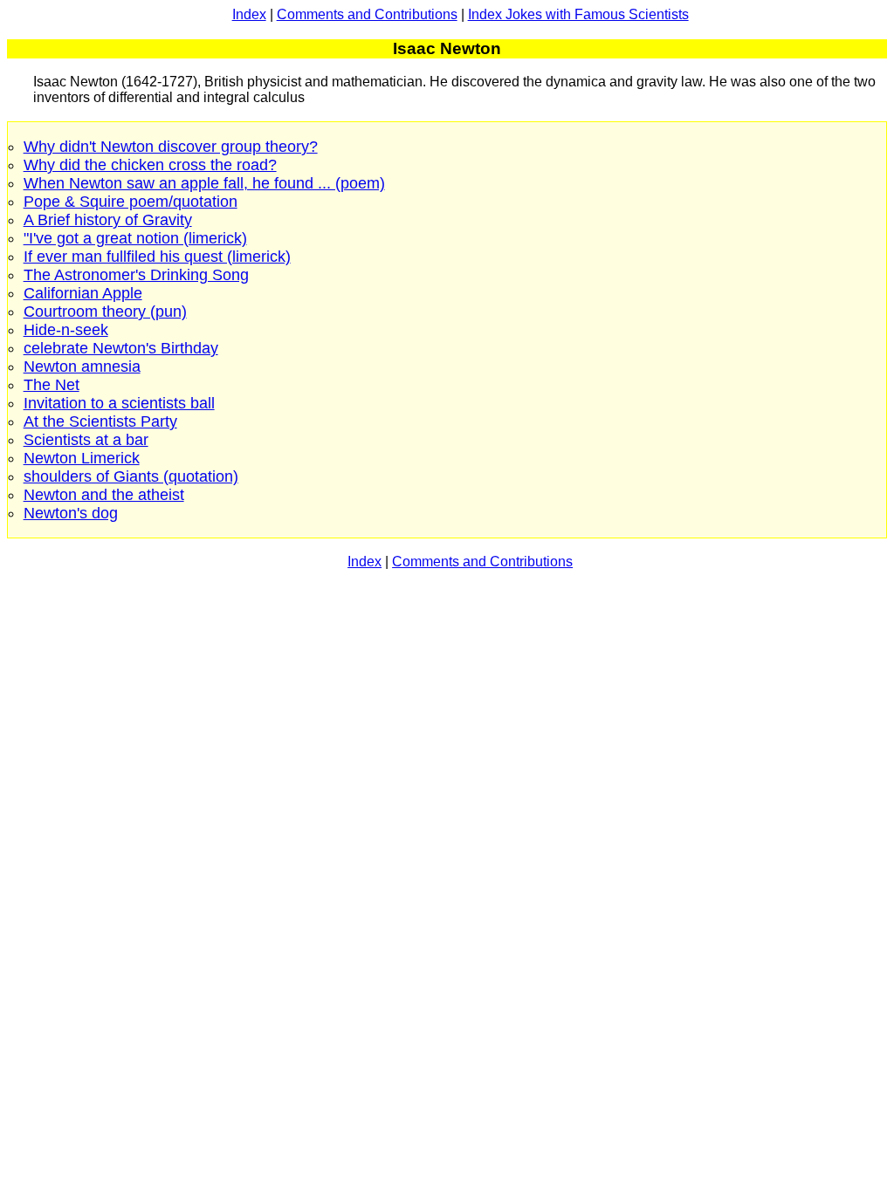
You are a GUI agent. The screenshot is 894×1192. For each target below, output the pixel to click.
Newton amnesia (82, 366)
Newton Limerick (82, 458)
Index (249, 14)
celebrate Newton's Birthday (121, 348)
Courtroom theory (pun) (105, 311)
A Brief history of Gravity (108, 220)
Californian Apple (83, 293)
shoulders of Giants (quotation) (131, 476)
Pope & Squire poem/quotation (130, 201)
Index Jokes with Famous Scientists (578, 14)
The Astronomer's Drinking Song (136, 275)
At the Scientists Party (100, 421)
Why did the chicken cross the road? (150, 165)
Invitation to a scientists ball (119, 403)
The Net (51, 385)
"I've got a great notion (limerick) (135, 238)
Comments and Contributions (367, 14)
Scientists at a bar (86, 440)
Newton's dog (71, 513)
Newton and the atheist (104, 495)
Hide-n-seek (66, 330)
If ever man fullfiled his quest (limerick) (157, 256)
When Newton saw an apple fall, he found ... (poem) (204, 183)
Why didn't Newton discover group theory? (171, 146)
